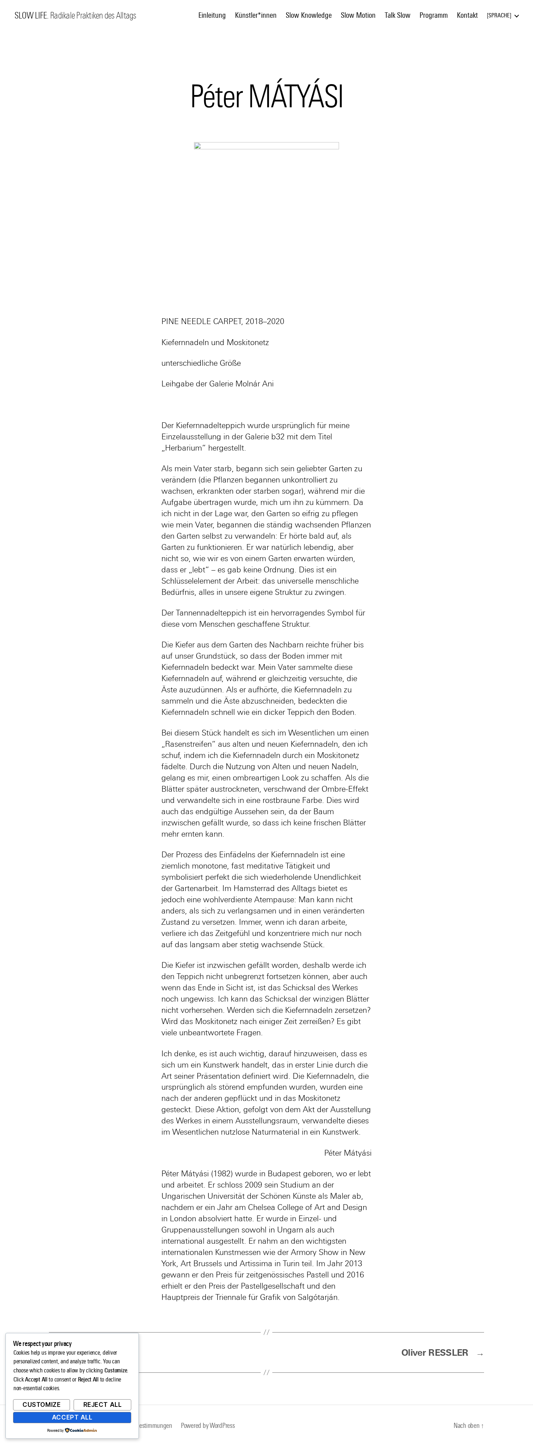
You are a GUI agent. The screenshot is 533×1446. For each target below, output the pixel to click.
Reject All (102, 1404)
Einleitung (212, 15)
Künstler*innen (256, 15)
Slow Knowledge (309, 15)
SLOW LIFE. (31, 15)
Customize (41, 1404)
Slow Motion (358, 15)
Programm (434, 15)
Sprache (499, 15)
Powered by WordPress (208, 1425)
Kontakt (467, 15)
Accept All (72, 1417)
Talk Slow (397, 15)
